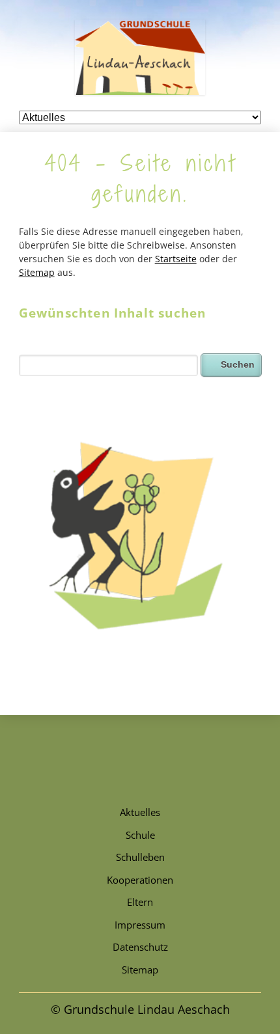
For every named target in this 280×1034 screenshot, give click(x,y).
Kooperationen (140, 879)
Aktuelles (140, 812)
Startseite (176, 258)
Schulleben (140, 857)
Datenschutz (140, 946)
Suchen (238, 364)
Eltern (140, 901)
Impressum (140, 924)
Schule (140, 834)
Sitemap (37, 272)
